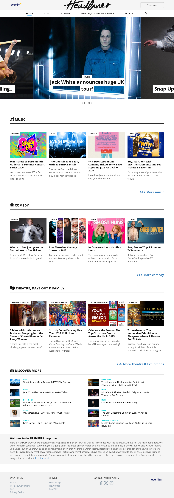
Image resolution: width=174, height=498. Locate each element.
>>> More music (152, 192)
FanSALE (53, 489)
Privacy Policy (17, 492)
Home (29, 13)
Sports (129, 13)
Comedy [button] (65, 13)
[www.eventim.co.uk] (157, 478)
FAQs (12, 489)
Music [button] (47, 13)
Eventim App (55, 482)
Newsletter (54, 485)
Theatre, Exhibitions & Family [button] (97, 13)
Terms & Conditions (20, 485)
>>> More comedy (150, 275)
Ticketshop (152, 5)
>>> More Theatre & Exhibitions (140, 364)
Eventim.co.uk (42, 458)
